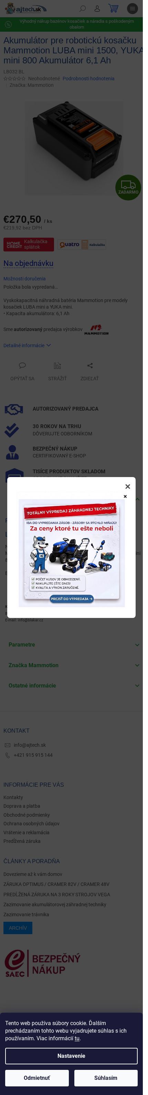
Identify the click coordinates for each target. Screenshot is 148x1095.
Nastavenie (71, 1056)
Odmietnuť (37, 1078)
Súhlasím (105, 1078)
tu (77, 1038)
